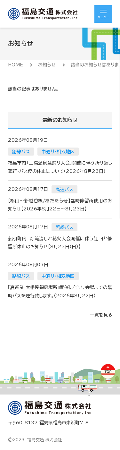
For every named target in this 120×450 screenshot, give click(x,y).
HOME (15, 65)
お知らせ (47, 65)
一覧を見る (101, 315)
